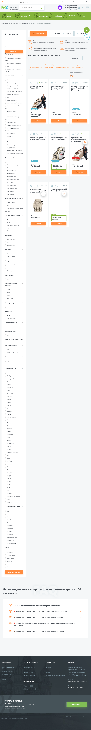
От (5, 38)
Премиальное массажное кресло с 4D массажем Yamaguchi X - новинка (78, 139)
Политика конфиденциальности (55, 675)
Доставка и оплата (56, 1)
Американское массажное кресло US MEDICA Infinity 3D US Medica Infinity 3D (38, 190)
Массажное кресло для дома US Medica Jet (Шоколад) (79, 88)
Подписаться (76, 704)
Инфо (86, 1)
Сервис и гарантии (67, 1)
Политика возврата (7, 671)
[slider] (5, 46)
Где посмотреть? (7, 674)
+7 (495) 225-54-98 (71, 8)
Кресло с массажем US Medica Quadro (58, 190)
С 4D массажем (33, 70)
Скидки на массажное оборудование (8, 668)
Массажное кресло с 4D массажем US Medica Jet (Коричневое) (57, 88)
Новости (4, 677)
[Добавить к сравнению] (31, 83)
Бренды (48, 672)
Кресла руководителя (35, 67)
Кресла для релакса (58, 65)
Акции (81, 1)
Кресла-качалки (71, 65)
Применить (13, 51)
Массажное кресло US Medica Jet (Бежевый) (38, 138)
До (15, 38)
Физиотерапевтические (36, 65)
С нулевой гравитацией (62, 67)
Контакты (75, 1)
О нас (47, 1)
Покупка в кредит (28, 672)
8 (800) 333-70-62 (71, 6)
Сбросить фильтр (14, 572)
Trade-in (4, 679)
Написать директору (29, 675)
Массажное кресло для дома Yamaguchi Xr (58, 138)
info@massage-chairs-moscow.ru (77, 681)
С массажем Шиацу (77, 67)
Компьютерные (48, 67)
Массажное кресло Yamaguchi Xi (37, 87)
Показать (75, 58)
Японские (48, 65)
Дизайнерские (81, 65)
